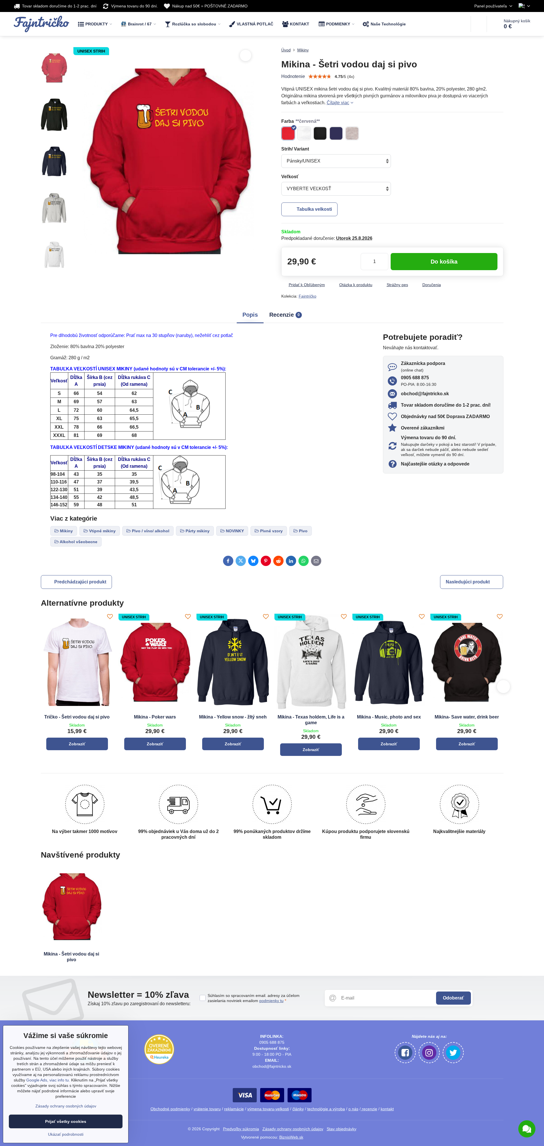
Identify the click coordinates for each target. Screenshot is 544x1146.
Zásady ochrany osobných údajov (292, 1129)
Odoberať (453, 998)
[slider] (319, 76)
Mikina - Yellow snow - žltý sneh (233, 717)
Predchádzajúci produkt (80, 581)
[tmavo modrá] (336, 133)
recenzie (369, 1109)
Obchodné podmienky (170, 1109)
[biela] (304, 133)
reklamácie (234, 1109)
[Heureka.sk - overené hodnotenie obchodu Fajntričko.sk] (159, 1063)
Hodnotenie (293, 76)
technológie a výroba (326, 1109)
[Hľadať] (479, 24)
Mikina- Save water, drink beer (467, 717)
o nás (353, 1109)
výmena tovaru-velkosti (268, 1109)
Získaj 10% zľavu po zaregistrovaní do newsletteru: (139, 1003)
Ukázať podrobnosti (65, 1134)
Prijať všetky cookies (65, 1121)
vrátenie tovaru (207, 1109)
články (298, 1109)
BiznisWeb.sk (291, 1137)
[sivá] (352, 133)
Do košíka (444, 261)
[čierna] (320, 133)
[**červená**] (288, 133)
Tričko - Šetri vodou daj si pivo (77, 717)
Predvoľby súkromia (241, 1129)
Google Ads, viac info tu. (48, 1080)
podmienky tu (271, 1000)
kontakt (387, 1109)
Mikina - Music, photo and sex (389, 717)
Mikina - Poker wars (155, 717)
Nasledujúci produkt (468, 581)
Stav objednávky (341, 1129)
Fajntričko (307, 296)
